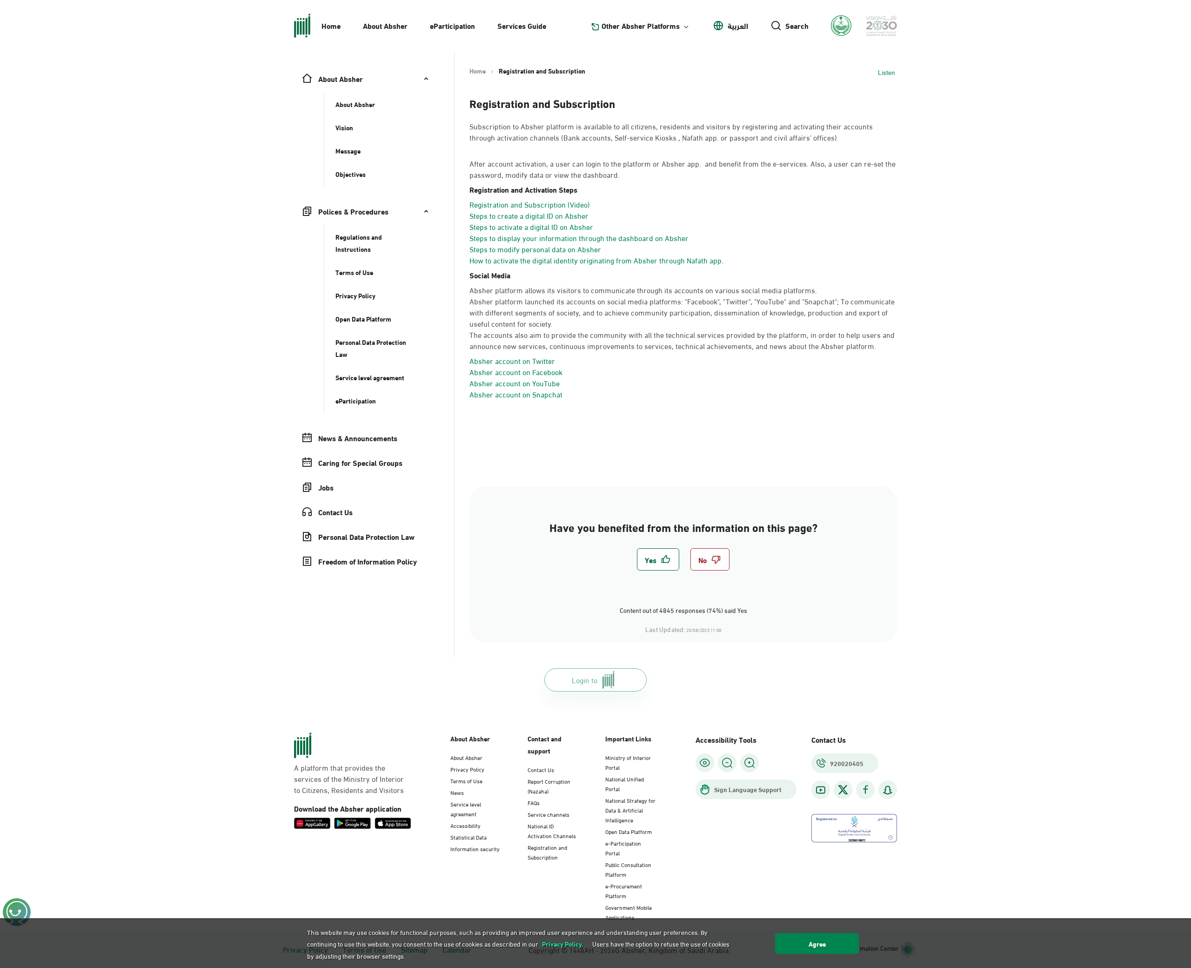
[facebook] (865, 790)
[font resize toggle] (727, 762)
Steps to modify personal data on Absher (535, 248)
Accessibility (465, 825)
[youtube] (820, 790)
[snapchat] (887, 790)
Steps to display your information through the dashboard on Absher (579, 237)
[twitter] (843, 789)
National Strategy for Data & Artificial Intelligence (630, 810)
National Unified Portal (624, 783)
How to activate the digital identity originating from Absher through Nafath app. (596, 260)
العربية (738, 25)
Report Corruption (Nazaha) (549, 786)
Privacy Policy (467, 769)
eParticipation (452, 25)
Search (797, 25)
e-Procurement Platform (623, 891)
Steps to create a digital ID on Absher (529, 215)
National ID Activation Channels (552, 830)
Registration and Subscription (547, 852)
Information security (475, 848)
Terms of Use (466, 780)
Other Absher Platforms (641, 25)
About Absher (385, 25)
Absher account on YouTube (514, 383)
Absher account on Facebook (515, 371)
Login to (584, 679)
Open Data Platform (628, 831)
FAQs (534, 802)
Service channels (548, 814)
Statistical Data (468, 837)
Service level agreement (465, 809)
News (457, 792)
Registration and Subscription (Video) (529, 204)
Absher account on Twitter (512, 360)
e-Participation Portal (623, 848)
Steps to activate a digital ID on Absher (531, 226)
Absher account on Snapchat (515, 394)
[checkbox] (658, 559)
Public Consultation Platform (628, 869)
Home (331, 25)
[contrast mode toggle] (704, 762)
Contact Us (541, 769)
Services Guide (521, 25)
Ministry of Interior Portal (628, 762)
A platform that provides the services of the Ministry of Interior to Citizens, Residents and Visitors (349, 778)
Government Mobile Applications (628, 912)
